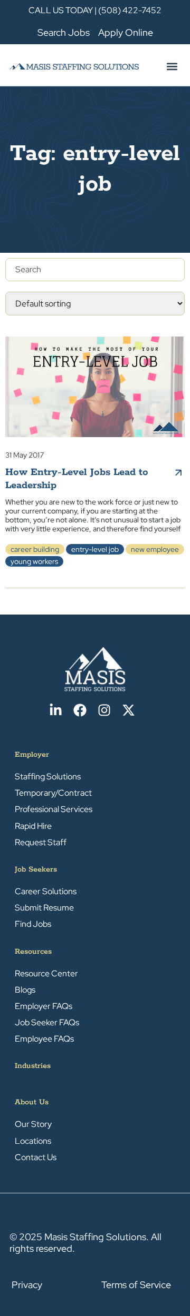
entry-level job (95, 549)
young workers (34, 561)
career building (35, 549)
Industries (33, 1066)
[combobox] (95, 269)
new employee (155, 549)
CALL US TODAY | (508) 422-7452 (95, 10)
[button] (171, 66)
